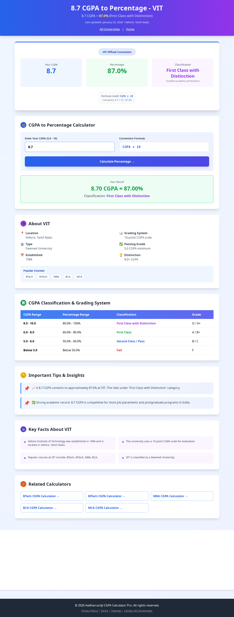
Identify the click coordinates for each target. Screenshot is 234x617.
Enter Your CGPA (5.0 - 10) (41, 138)
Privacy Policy (90, 610)
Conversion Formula (132, 138)
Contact (128, 610)
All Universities (110, 29)
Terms (104, 610)
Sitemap (116, 610)
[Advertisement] (114, 560)
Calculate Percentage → (117, 161)
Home (130, 29)
